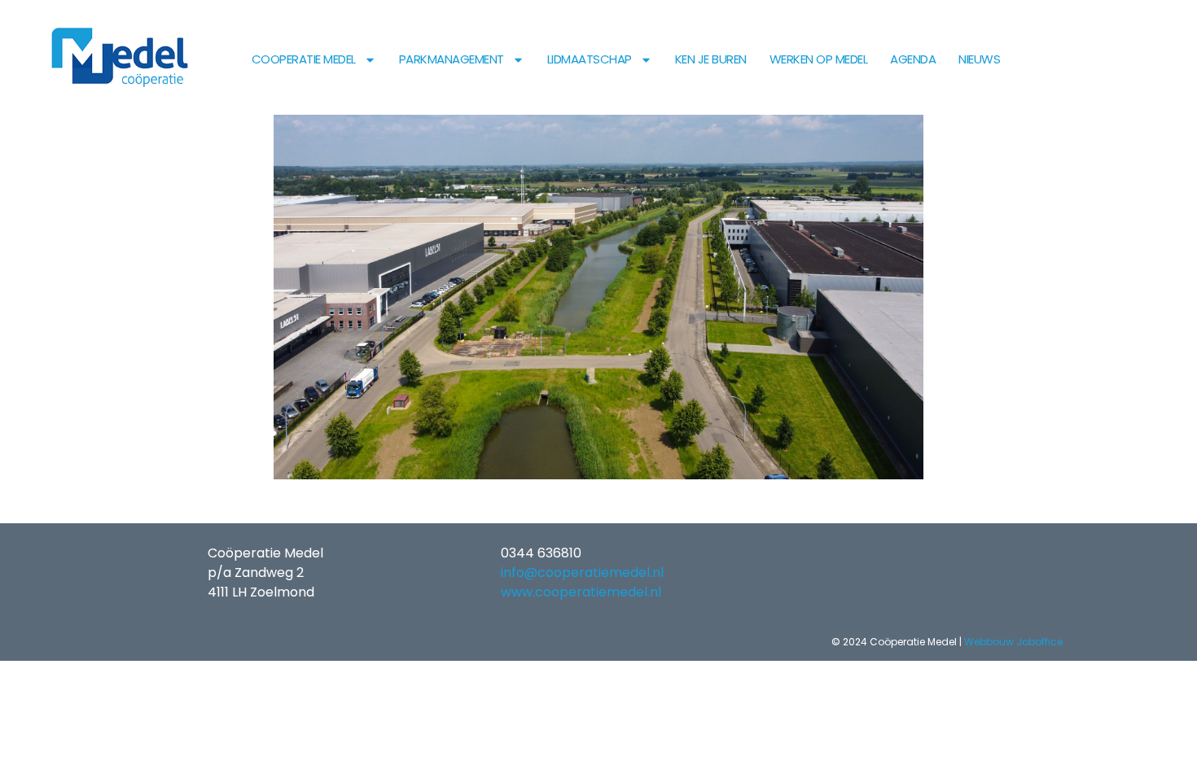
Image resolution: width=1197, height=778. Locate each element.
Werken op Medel (819, 59)
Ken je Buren (711, 59)
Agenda (913, 59)
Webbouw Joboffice (1013, 642)
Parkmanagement (451, 59)
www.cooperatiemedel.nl (581, 592)
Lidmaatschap (589, 59)
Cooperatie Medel (304, 59)
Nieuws (979, 59)
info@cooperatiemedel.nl (582, 572)
